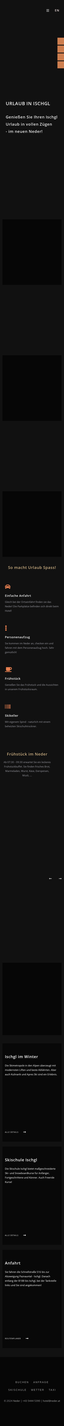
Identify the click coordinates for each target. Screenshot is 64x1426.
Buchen (22, 1382)
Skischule (17, 1389)
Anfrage (41, 1382)
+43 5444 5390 (31, 1400)
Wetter (37, 1389)
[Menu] (48, 10)
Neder (16, 1400)
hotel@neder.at (51, 1400)
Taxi (52, 1389)
